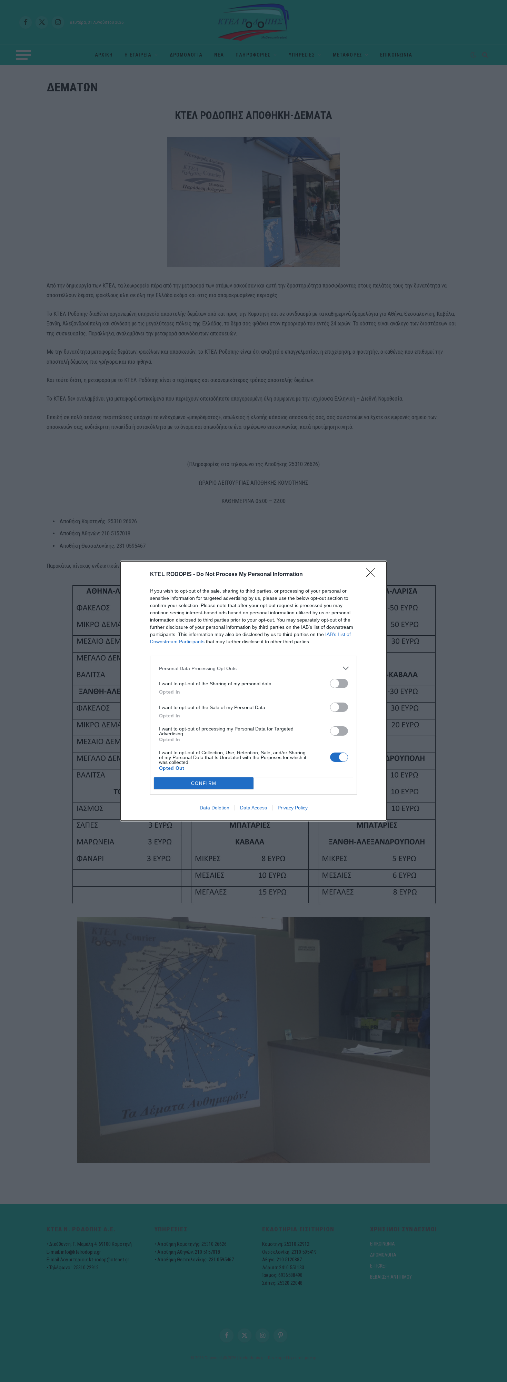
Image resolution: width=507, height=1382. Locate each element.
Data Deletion (214, 807)
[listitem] (253, 668)
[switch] (339, 683)
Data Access (253, 807)
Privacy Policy (293, 807)
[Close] (372, 574)
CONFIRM (204, 783)
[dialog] (253, 691)
